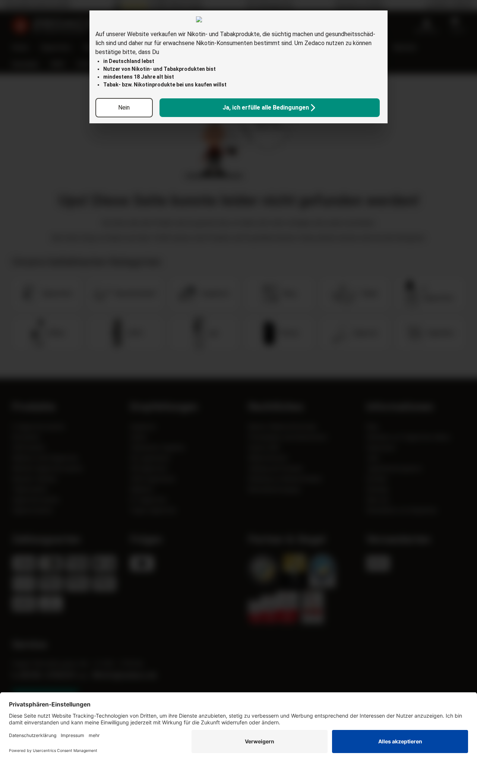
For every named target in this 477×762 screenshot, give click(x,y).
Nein (124, 107)
